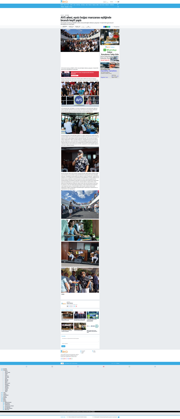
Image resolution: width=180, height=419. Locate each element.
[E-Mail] (67, 306)
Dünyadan (67, 6)
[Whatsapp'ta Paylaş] (107, 27)
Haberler (62, 15)
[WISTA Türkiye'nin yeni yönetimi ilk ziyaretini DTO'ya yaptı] (67, 314)
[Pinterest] (65, 358)
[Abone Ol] (116, 26)
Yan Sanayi (83, 4)
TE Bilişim (117, 363)
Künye (6, 391)
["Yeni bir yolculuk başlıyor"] (80, 326)
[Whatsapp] (72, 358)
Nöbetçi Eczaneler (8, 402)
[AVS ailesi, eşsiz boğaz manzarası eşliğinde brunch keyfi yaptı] (80, 40)
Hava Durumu (7, 403)
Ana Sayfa (5, 368)
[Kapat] (179, 411)
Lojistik (71, 4)
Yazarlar (4, 393)
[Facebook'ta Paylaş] (104, 27)
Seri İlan (4, 396)
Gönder (63, 346)
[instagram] (78, 366)
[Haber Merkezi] (63, 303)
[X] (63, 358)
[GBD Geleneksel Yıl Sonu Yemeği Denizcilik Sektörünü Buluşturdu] (80, 314)
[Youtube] (76, 306)
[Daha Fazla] (109, 27)
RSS (62, 363)
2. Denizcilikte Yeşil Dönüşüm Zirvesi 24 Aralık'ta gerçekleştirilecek (92, 320)
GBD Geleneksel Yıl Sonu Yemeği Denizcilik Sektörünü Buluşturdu (79, 320)
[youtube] (103, 366)
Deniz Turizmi (102, 4)
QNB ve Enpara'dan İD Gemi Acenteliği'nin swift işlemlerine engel (92, 331)
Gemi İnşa (78, 4)
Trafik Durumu (7, 404)
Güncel (62, 4)
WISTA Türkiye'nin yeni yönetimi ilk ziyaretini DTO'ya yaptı (67, 320)
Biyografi (5, 397)
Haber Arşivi (7, 409)
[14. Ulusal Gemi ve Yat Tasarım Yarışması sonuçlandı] (67, 326)
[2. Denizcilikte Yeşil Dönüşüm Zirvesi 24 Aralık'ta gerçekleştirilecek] (93, 314)
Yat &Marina (112, 4)
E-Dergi (70, 6)
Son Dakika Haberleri (8, 408)
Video (4, 392)
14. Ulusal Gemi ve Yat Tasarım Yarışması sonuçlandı (66, 331)
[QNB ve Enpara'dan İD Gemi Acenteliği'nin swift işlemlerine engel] (93, 326)
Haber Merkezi (70, 303)
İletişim (6, 390)
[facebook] (26, 366)
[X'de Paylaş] (106, 27)
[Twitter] (71, 306)
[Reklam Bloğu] (109, 36)
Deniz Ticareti (66, 4)
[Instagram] (73, 306)
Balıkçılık (107, 4)
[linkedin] (155, 366)
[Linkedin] (74, 306)
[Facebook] (69, 306)
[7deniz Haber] (64, 1)
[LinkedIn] (68, 358)
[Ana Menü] (118, 7)
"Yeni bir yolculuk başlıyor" (78, 330)
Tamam (93, 411)
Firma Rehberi (5, 395)
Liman (74, 4)
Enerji (87, 4)
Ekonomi (90, 4)
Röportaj (94, 4)
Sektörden (67, 15)
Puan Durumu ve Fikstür (9, 405)
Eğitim (97, 4)
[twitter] (52, 366)
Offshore (62, 6)
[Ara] (117, 5)
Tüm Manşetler (7, 407)
